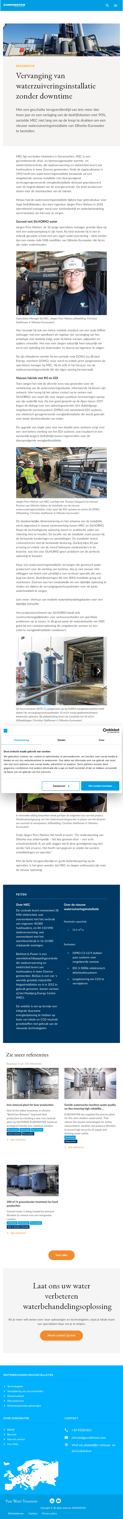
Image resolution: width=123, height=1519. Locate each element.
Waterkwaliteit (15, 1396)
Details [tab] (62, 740)
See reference (18, 1139)
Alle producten (15, 1401)
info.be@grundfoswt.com (89, 1437)
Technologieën (15, 1386)
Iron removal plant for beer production (30, 1105)
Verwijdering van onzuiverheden (25, 1391)
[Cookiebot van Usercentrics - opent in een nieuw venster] (105, 730)
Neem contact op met (61, 1335)
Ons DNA (12, 1444)
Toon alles (61, 1255)
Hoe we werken (16, 1439)
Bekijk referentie (33, 1086)
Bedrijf (11, 1429)
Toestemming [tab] (21, 740)
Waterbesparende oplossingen (24, 1405)
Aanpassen (59, 786)
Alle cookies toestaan (100, 786)
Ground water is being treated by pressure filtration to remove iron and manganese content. (30, 1215)
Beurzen (11, 1434)
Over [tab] (101, 740)
